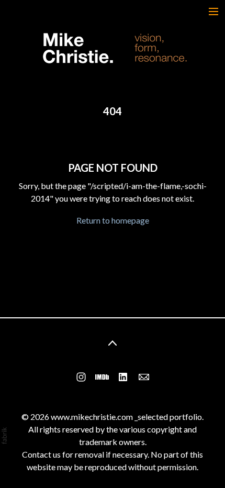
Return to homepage (112, 220)
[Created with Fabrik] (4, 435)
